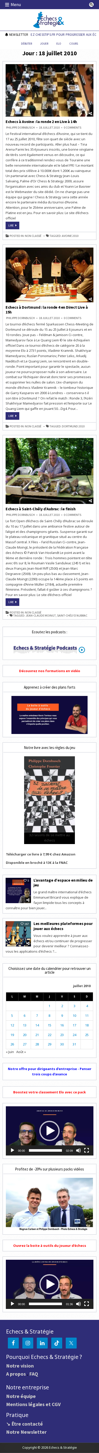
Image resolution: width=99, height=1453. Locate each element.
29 (49, 1044)
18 (87, 1025)
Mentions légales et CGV (33, 1404)
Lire (13, 226)
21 (37, 1034)
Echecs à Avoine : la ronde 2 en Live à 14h (41, 121)
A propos (16, 1374)
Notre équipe (21, 1396)
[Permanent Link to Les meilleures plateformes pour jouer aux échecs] (18, 934)
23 (62, 1034)
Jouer (44, 43)
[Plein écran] (86, 1150)
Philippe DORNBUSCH (20, 127)
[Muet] (78, 1150)
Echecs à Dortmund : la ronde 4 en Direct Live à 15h (47, 309)
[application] (49, 1131)
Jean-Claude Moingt (41, 615)
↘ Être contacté (24, 1424)
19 (12, 1034)
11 (87, 1015)
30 (62, 1044)
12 (12, 1025)
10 (74, 1015)
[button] (49, 1131)
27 (24, 1044)
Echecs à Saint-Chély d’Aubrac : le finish (41, 508)
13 (24, 1025)
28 (37, 1044)
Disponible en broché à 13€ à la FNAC (37, 862)
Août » (21, 1051)
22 (49, 1034)
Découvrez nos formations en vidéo (49, 671)
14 (37, 1025)
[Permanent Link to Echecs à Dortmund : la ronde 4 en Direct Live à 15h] (50, 275)
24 (74, 1034)
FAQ (33, 1374)
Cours (73, 43)
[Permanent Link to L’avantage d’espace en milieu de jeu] (18, 890)
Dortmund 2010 (73, 426)
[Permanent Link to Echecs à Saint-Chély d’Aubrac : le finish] (50, 471)
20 (24, 1034)
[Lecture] (12, 1150)
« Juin (10, 1051)
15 (49, 1025)
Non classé (33, 235)
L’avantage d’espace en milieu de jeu (63, 882)
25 (87, 1034)
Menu (16, 4)
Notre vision (20, 1365)
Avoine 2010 (70, 235)
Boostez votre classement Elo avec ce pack (49, 1092)
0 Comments (72, 127)
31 (74, 1044)
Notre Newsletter (26, 1432)
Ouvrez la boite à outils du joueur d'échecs (49, 1245)
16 (62, 1025)
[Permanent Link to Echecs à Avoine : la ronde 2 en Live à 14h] (50, 90)
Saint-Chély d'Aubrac (72, 615)
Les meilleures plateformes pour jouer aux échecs (63, 926)
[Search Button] (91, 4)
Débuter (26, 43)
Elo (58, 43)
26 (12, 1044)
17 (74, 1025)
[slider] (45, 1150)
